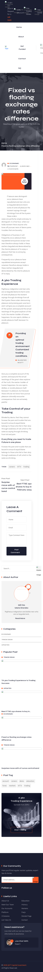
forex (4, 786)
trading (26, 467)
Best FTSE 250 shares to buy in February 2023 (24, 486)
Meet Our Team (8, 904)
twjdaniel (14, 166)
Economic (14, 163)
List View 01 (6, 920)
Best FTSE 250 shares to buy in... (16, 711)
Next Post (25, 480)
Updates (5, 645)
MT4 (19, 467)
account (5, 781)
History (25, 904)
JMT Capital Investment (17, 965)
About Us (5, 901)
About (21, 37)
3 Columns (6, 916)
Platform (5, 912)
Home (19, 27)
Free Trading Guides (29, 11)
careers (12, 467)
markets (12, 786)
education (30, 781)
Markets (25, 908)
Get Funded (22, 47)
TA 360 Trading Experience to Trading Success (19, 681)
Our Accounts (7, 908)
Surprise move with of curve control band (8, 487)
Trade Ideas (7, 639)
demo (22, 781)
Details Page (26, 916)
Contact (22, 59)
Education (25, 901)
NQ (19, 68)
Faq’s (24, 912)
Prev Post (6, 478)
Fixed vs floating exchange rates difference (17, 738)
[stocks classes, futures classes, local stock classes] (6, 48)
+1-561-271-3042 (10, 5)
